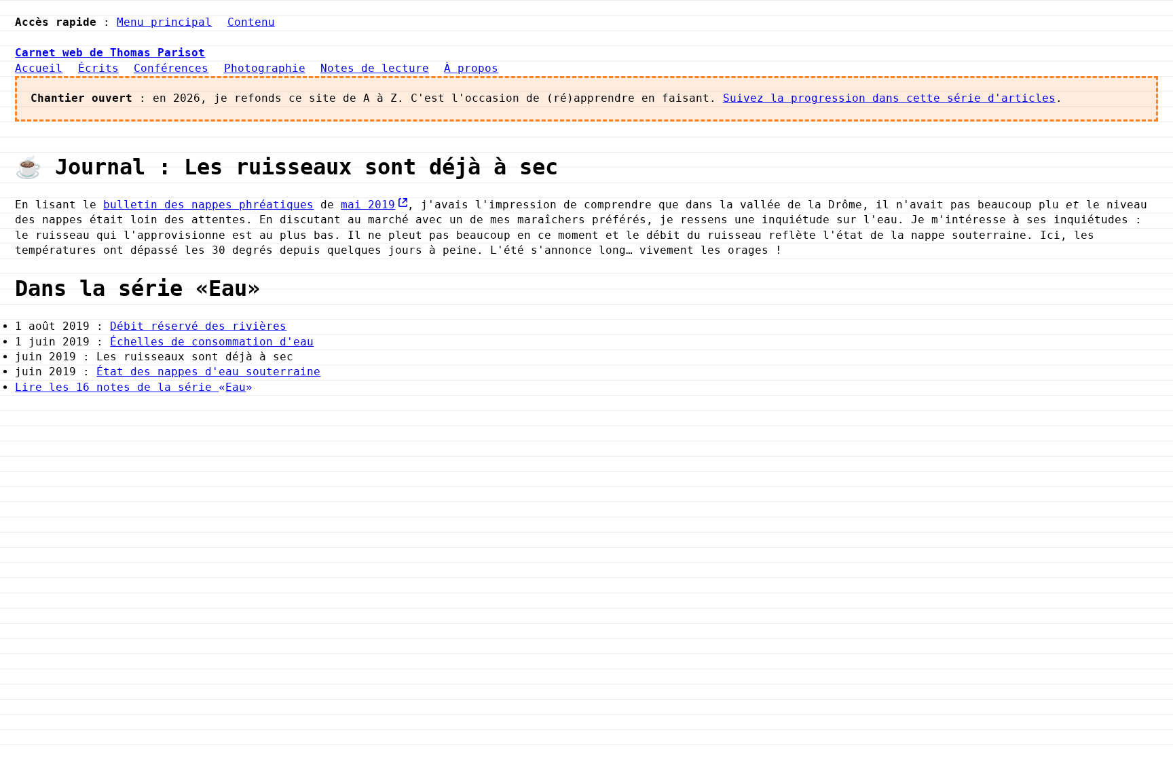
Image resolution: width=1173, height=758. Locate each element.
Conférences (171, 68)
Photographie (264, 68)
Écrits (98, 68)
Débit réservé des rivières (198, 326)
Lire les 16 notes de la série (130, 387)
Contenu (251, 22)
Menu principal (164, 22)
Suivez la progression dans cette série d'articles (889, 98)
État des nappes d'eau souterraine (208, 371)
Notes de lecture (374, 68)
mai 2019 (368, 204)
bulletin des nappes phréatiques (208, 204)
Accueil (38, 68)
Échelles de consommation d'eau (212, 341)
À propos (471, 68)
